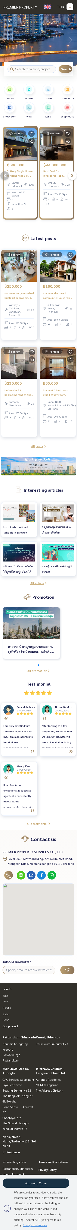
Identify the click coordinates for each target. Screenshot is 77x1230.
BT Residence (11, 1152)
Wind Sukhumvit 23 (15, 1128)
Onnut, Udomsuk (48, 1037)
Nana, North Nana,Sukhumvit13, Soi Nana (19, 1141)
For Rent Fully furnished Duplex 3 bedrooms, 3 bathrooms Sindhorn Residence (19, 296)
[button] (70, 40)
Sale (6, 995)
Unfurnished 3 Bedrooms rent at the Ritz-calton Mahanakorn (17, 392)
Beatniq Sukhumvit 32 (17, 1090)
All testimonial (37, 823)
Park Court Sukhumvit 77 (52, 1044)
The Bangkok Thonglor (18, 1096)
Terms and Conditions (53, 1162)
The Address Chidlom (49, 1090)
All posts (37, 446)
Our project (10, 1026)
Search (66, 69)
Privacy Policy (47, 1169)
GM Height (9, 1101)
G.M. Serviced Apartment (18, 1079)
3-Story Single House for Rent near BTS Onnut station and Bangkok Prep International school (20, 173)
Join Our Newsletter (17, 961)
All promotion (37, 671)
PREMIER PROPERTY (20, 6)
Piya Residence (12, 1085)
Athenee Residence (48, 1079)
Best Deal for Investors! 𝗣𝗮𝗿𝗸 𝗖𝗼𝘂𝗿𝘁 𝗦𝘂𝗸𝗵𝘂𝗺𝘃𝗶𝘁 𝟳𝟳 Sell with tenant (55, 173)
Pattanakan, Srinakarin (19, 1037)
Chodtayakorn (12, 1118)
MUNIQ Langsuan (47, 1085)
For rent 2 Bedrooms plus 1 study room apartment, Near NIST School (56, 392)
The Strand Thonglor (16, 1123)
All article (37, 583)
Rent (6, 1001)
